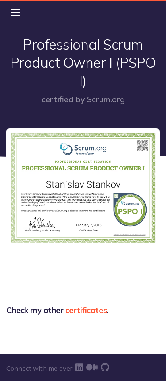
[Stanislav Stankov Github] (105, 367)
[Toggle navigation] (15, 13)
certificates (86, 310)
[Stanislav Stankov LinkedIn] (79, 367)
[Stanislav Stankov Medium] (92, 367)
